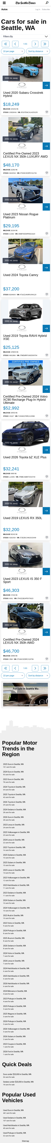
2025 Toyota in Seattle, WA (14, 795)
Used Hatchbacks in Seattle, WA (16, 1126)
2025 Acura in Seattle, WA (14, 939)
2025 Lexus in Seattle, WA (13, 871)
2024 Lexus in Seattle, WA (13, 841)
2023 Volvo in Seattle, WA (13, 924)
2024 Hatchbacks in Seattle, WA (16, 969)
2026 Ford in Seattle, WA (13, 1053)
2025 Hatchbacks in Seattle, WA (16, 977)
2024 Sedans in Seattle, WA (14, 811)
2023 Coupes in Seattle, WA (14, 1045)
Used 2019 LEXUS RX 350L (22, 518)
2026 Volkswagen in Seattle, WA (16, 1030)
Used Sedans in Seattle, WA (14, 1119)
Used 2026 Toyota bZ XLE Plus (24, 457)
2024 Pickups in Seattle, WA (14, 932)
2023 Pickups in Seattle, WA (14, 1000)
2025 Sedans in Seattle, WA (14, 856)
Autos (4, 9)
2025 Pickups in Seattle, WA (14, 1007)
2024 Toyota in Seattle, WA (14, 788)
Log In (37, 9)
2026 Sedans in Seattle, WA (14, 947)
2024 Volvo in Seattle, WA (13, 954)
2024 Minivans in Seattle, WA (15, 992)
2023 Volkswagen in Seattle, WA (16, 879)
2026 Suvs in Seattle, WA (13, 818)
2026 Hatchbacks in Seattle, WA (16, 984)
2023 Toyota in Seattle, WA (14, 848)
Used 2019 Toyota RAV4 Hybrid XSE (25, 337)
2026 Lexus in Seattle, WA (13, 962)
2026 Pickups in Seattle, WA (14, 1022)
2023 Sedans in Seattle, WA (14, 894)
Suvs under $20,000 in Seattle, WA (17, 1075)
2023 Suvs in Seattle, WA (13, 780)
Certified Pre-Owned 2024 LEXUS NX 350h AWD (21, 641)
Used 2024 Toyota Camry (20, 275)
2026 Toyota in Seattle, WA (14, 803)
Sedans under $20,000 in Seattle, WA (18, 1083)
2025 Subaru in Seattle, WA (14, 863)
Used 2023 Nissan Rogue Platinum (20, 216)
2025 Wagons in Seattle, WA (14, 1015)
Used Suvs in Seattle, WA (13, 1111)
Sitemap (25, 1141)
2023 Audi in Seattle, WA (13, 916)
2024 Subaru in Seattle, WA (14, 901)
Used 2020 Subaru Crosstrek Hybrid (23, 94)
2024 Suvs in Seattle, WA (13, 773)
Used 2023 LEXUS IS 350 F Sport (22, 580)
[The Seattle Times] (25, 3)
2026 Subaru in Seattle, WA (14, 1037)
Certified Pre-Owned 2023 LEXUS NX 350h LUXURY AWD (25, 155)
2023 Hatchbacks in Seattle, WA (16, 886)
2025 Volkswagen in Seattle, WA (16, 833)
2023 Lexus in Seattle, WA (13, 826)
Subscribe (46, 9)
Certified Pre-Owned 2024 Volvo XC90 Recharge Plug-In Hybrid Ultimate (25, 399)
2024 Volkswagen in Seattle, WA (16, 909)
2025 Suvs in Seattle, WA (13, 765)
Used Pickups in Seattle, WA (14, 1134)
